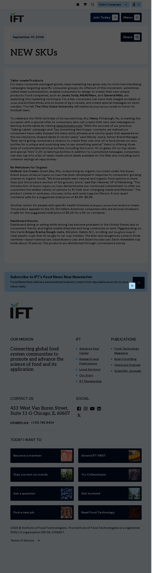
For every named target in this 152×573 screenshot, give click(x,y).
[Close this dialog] (132, 286)
